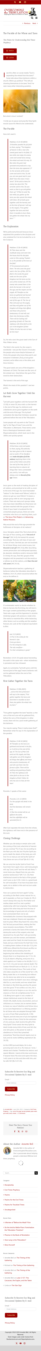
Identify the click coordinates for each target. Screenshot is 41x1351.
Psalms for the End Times (14, 1200)
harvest (24, 1111)
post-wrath (34, 1111)
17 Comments (21, 1113)
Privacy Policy (10, 1095)
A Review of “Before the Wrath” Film (18, 1222)
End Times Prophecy (12, 1190)
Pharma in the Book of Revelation (17, 1235)
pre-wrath (6, 1113)
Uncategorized (10, 1209)
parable (28, 1111)
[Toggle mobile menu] (36, 18)
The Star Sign (17, 1285)
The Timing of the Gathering (23, 1265)
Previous (27, 23)
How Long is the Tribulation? (15, 1240)
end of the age (17, 1111)
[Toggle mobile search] (32, 18)
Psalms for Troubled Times (14, 1205)
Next (34, 23)
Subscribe (11, 1089)
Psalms (7, 1195)
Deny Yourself (10, 1245)
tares (10, 1113)
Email (7, 1079)
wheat (14, 1113)
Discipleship (9, 1185)
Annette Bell (8, 1109)
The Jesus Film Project (13, 517)
